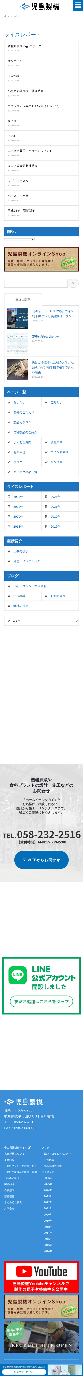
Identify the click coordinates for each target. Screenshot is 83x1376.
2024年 (18, 496)
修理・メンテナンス (26, 561)
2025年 (48, 1184)
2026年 (48, 1178)
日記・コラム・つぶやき (29, 586)
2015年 (48, 1245)
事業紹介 (9, 1159)
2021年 (55, 506)
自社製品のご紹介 (25, 432)
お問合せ (9, 1208)
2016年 (48, 1238)
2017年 (55, 526)
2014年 (48, 1251)
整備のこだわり (23, 412)
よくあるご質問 (13, 1202)
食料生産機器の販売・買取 (21, 1171)
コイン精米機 (60, 452)
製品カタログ (22, 422)
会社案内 (57, 442)
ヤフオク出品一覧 (25, 472)
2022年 (18, 506)
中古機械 (19, 596)
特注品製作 (12, 1178)
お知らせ (19, 452)
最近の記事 (23, 299)
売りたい (57, 402)
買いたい (19, 402)
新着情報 (9, 1196)
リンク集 (57, 462)
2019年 (55, 516)
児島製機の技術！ (54, 1166)
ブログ (17, 462)
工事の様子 (20, 551)
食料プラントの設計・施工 (21, 1166)
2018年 (18, 526)
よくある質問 (22, 442)
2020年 (18, 516)
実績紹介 (9, 1184)
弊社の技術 (20, 606)
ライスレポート (51, 1171)
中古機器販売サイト (16, 1147)
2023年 (55, 496)
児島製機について (14, 1153)
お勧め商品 (58, 596)
